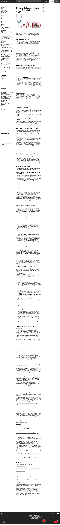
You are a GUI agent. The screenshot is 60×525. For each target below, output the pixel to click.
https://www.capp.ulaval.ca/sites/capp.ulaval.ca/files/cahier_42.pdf (27, 433)
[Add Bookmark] (43, 6)
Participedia (6, 1)
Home (2, 513)
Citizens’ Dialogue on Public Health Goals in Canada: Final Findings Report (7, 143)
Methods (10, 514)
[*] (16, 484)
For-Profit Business (4, 116)
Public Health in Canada (20, 27)
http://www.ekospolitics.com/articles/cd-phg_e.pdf (24, 455)
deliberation (19, 100)
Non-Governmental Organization (6, 114)
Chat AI (56, 521)
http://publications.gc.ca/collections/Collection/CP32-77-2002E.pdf (27, 443)
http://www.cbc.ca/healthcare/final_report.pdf (28, 448)
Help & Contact (18, 515)
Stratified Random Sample (5, 56)
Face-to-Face (3, 88)
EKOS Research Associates (20, 466)
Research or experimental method (6, 65)
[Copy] (43, 5)
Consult (2, 45)
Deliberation (3, 76)
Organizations (11, 515)
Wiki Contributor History (21, 31)
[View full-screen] (40, 15)
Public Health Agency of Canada (21, 474)
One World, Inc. (18, 473)
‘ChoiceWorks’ (25, 369)
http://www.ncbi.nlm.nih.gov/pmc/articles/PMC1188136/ (25, 459)
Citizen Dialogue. (28, 102)
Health (2, 8)
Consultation (3, 41)
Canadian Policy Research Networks (22, 130)
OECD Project (3, 16)
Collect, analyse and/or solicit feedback (7, 71)
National (2, 22)
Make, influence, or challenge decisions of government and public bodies (7, 32)
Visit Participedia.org (51, 1)
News (16, 514)
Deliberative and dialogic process (6, 64)
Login (56, 1)
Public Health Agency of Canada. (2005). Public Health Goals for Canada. (27, 476)
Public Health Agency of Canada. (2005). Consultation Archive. (26, 479)
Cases (10, 513)
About (16, 513)
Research (2, 35)
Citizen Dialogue (25, 77)
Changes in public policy (5, 133)
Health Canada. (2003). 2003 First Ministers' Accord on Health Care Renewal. (28, 468)
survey (17, 198)
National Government (4, 119)
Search (2, 514)
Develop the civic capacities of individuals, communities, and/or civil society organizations (7, 37)
